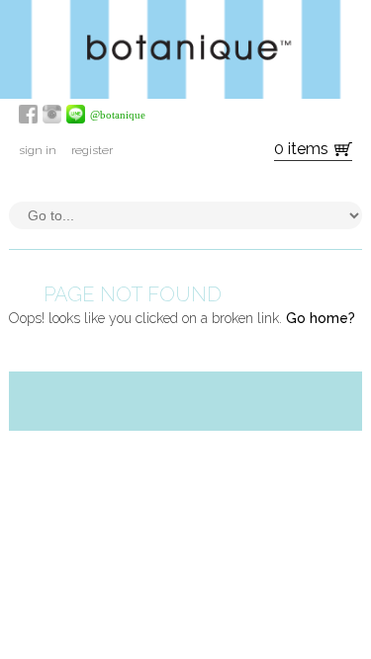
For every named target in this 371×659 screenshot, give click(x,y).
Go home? (320, 318)
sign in (37, 150)
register (92, 150)
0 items (301, 148)
